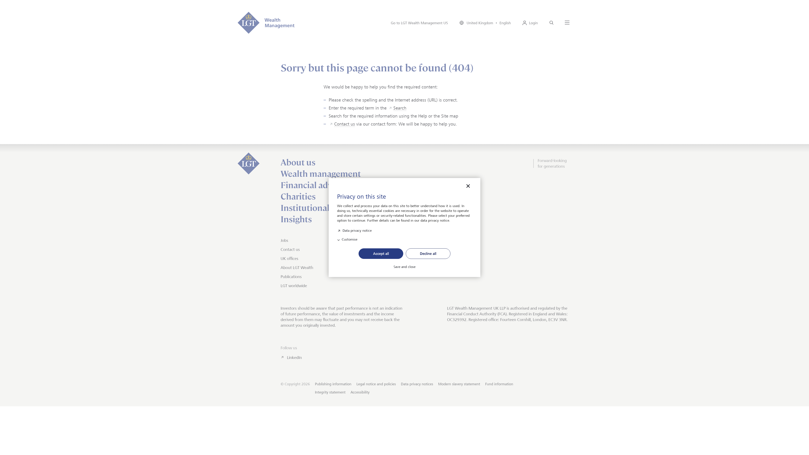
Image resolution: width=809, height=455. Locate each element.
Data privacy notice (357, 230)
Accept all (381, 253)
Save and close (404, 267)
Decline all (428, 253)
